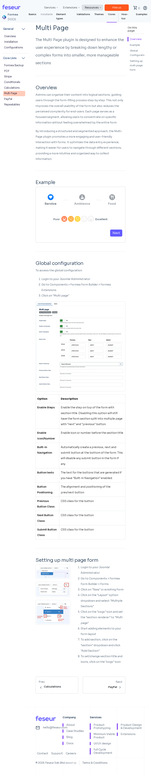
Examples (141, 14)
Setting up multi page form (136, 65)
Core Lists (10, 58)
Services (50, 7)
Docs (69, 743)
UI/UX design (102, 743)
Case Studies (75, 731)
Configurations (13, 47)
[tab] (51, 200)
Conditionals (12, 82)
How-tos (124, 16)
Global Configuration (138, 53)
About (70, 725)
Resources (92, 7)
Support (57, 753)
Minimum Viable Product (104, 736)
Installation (11, 41)
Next (116, 233)
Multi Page (10, 93)
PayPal (8, 99)
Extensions (70, 7)
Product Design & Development (131, 726)
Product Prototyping (102, 726)
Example (135, 45)
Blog (69, 737)
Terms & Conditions (95, 762)
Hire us (116, 7)
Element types (61, 16)
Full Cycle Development (103, 751)
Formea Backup (14, 65)
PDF (6, 71)
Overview (10, 36)
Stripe (8, 76)
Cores (111, 14)
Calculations (12, 87)
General (8, 29)
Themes (99, 14)
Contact (42, 753)
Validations (83, 14)
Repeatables (12, 104)
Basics (32, 14)
